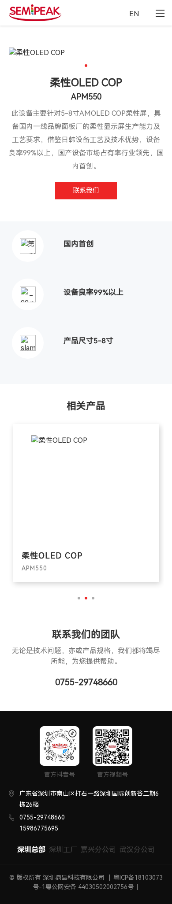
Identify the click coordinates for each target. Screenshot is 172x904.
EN (134, 14)
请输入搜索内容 (116, 14)
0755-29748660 (86, 682)
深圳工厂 (63, 849)
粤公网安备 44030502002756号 (89, 886)
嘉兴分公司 (98, 849)
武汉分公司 (137, 849)
